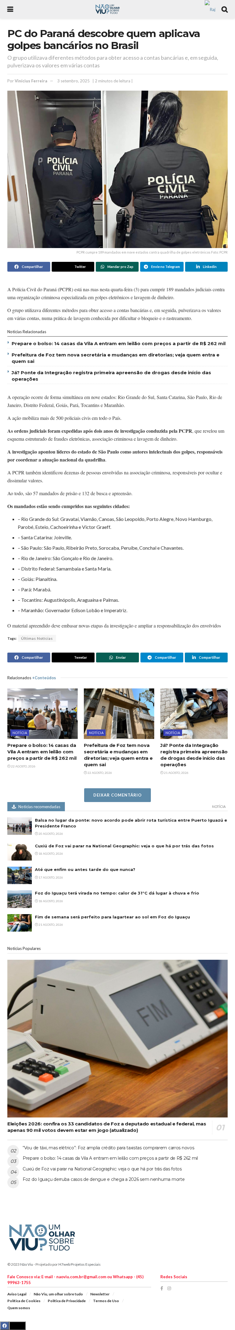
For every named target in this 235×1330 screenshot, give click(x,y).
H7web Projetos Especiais (79, 1264)
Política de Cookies (23, 1300)
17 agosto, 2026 (50, 877)
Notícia (20, 733)
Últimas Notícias (37, 638)
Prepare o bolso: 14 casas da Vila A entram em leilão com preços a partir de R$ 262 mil (119, 343)
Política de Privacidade (67, 1300)
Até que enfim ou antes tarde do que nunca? (85, 869)
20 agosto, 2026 (50, 833)
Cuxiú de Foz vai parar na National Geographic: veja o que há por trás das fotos (124, 845)
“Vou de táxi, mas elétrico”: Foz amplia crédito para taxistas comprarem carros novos (108, 1148)
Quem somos (18, 1308)
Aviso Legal (16, 1294)
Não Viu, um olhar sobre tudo (58, 1294)
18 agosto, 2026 (50, 853)
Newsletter (100, 1294)
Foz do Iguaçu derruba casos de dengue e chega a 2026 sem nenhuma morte (104, 1179)
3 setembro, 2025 (73, 80)
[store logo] (210, 8)
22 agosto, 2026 (22, 766)
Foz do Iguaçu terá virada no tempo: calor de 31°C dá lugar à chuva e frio (117, 893)
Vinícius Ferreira (31, 80)
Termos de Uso (106, 1300)
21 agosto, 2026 (175, 772)
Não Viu (26, 1264)
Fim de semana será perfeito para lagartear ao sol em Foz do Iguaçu (112, 916)
